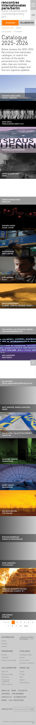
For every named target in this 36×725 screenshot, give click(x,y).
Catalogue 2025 (8, 28)
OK (32, 709)
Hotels (4, 646)
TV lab (22, 674)
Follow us (22, 690)
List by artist (6, 31)
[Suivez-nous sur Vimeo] (27, 715)
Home (4, 641)
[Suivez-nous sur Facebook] (10, 715)
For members (18, 694)
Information (8, 637)
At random (18, 31)
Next (26, 626)
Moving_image (7, 674)
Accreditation (20, 697)
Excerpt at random (27, 663)
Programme (7, 651)
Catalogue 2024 (26, 655)
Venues (4, 643)
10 (20, 626)
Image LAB (24, 668)
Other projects (7, 684)
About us (5, 690)
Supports (6, 694)
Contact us (7, 697)
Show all (5, 671)
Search (18, 28)
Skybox (22, 680)
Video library (24, 682)
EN (33, 15)
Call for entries (16, 700)
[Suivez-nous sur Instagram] (21, 715)
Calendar (5, 657)
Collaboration (27, 23)
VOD (21, 677)
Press (4, 700)
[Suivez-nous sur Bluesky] (15, 715)
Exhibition (5, 677)
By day (4, 655)
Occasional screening (6, 681)
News (13, 690)
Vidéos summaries (9, 660)
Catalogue (10, 23)
